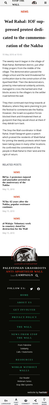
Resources (24, 360)
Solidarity (24, 348)
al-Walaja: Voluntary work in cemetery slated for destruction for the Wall (16, 226)
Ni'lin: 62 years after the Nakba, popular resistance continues (16, 204)
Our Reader (24, 378)
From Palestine (24, 345)
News (24, 11)
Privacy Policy (24, 317)
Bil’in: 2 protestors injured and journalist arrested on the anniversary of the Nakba (16, 181)
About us (24, 302)
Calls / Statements (24, 352)
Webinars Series (24, 381)
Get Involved (24, 310)
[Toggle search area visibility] (4, 2)
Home (24, 295)
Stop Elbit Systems (24, 384)
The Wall (24, 327)
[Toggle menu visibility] (44, 2)
